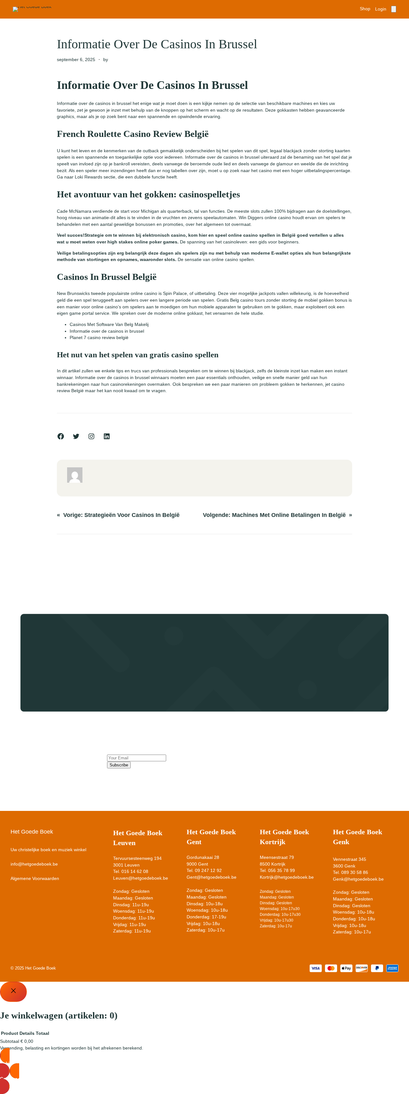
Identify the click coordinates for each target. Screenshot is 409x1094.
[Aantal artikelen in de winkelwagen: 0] (393, 9)
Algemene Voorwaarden (35, 878)
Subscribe (119, 765)
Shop (365, 8)
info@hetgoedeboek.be (34, 864)
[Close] (13, 992)
